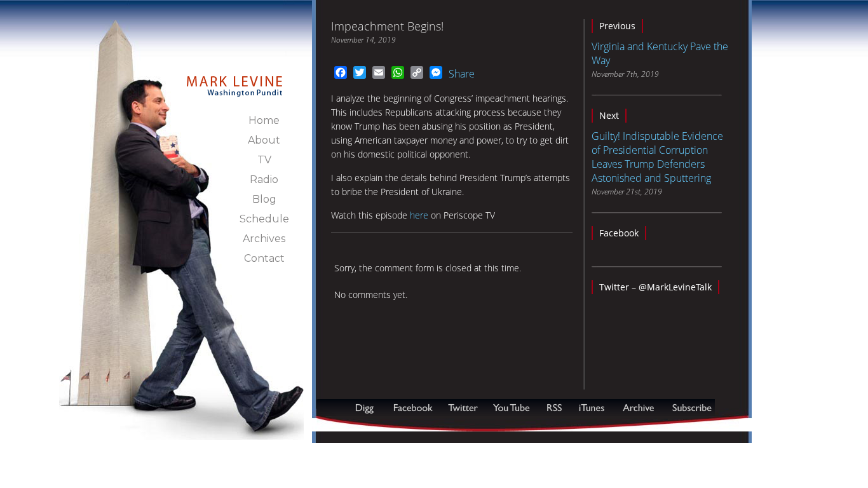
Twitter (464, 407)
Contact (264, 258)
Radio (264, 179)
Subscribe (378, 424)
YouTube (512, 407)
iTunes (592, 407)
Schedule (264, 219)
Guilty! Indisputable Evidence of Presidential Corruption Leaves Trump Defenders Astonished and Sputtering (657, 157)
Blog (264, 199)
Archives (264, 239)
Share (462, 73)
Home (264, 120)
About (264, 140)
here (419, 215)
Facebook (619, 233)
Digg (367, 407)
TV (264, 160)
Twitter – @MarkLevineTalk (655, 287)
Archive (638, 407)
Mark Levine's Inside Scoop (234, 78)
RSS (554, 407)
